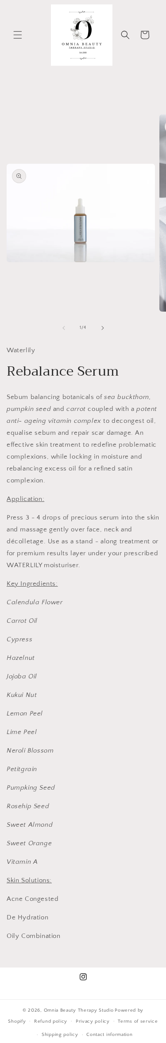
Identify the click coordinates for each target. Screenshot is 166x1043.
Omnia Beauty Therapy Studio (79, 1010)
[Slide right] (102, 328)
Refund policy (50, 1021)
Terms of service (138, 1021)
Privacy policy (93, 1021)
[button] (17, 35)
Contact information (109, 1034)
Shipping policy (60, 1034)
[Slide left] (63, 328)
